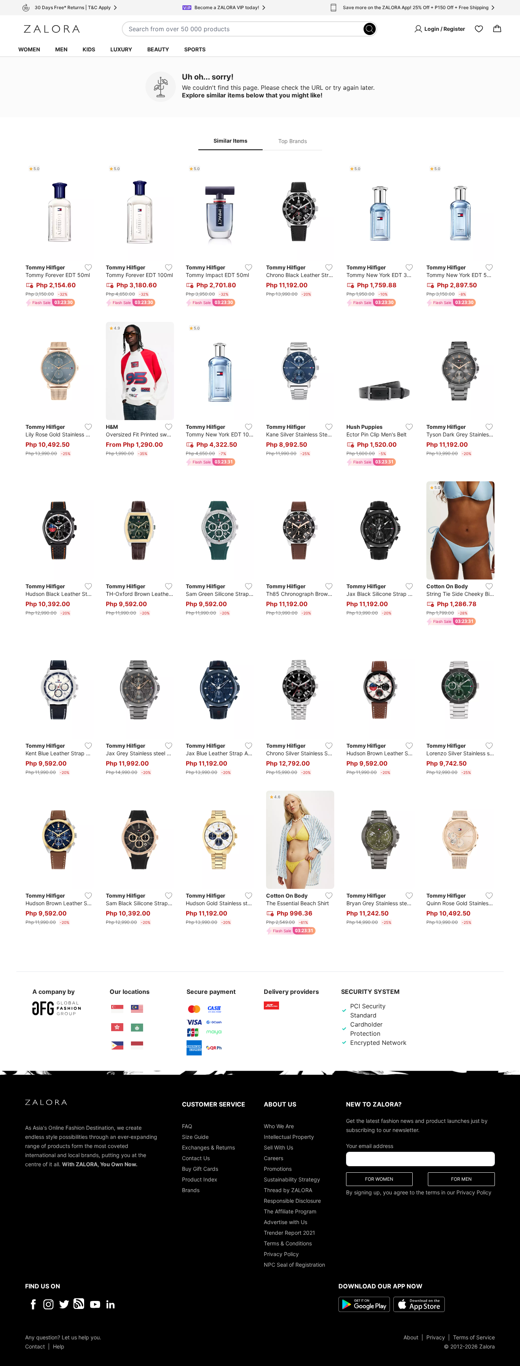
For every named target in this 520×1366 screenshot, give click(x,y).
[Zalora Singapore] (117, 1009)
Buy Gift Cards (200, 1168)
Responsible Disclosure (292, 1200)
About (411, 1337)
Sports (195, 49)
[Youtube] (95, 1304)
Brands (190, 1189)
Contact (35, 1346)
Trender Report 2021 (289, 1232)
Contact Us (196, 1157)
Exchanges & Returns (208, 1147)
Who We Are (279, 1125)
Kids (89, 49)
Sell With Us (278, 1147)
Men (61, 49)
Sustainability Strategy (292, 1179)
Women (29, 49)
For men (461, 1178)
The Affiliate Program (290, 1211)
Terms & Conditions (288, 1243)
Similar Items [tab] (230, 140)
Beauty (158, 49)
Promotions (278, 1168)
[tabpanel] (260, 550)
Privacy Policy (281, 1253)
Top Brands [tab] (292, 141)
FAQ (187, 1125)
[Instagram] (48, 1304)
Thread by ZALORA (288, 1189)
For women (379, 1178)
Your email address (369, 1145)
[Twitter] (64, 1304)
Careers (273, 1157)
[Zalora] (51, 29)
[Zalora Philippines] (117, 1045)
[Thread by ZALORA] (79, 1304)
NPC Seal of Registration (294, 1264)
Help (58, 1346)
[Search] (370, 29)
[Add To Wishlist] (88, 267)
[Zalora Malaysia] (137, 1009)
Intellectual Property (289, 1136)
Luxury (121, 49)
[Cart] (497, 28)
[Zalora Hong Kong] (117, 1027)
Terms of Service (474, 1337)
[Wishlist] (478, 28)
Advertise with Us (285, 1221)
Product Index (199, 1179)
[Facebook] (33, 1304)
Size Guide (195, 1136)
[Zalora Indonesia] (137, 1045)
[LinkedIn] (110, 1304)
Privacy (435, 1337)
